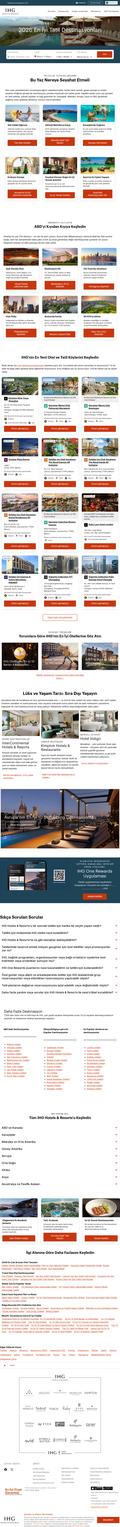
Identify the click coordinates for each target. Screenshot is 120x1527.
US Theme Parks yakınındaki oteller (76, 1287)
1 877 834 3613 (32, 1490)
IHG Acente (65, 1475)
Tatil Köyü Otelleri (21, 1268)
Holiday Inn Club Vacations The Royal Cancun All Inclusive (62, 462)
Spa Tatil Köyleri (39, 1268)
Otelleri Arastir (38, 1468)
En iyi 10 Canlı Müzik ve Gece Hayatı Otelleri (52, 1325)
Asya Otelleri (42, 1308)
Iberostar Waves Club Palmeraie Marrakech (59, 406)
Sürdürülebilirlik (67, 1478)
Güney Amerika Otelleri (13, 1311)
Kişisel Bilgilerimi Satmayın (100, 1471)
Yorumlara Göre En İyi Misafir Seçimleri (20, 1319)
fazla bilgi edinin (99, 1506)
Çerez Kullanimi (96, 1478)
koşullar (45, 1521)
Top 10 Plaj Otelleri (37, 1322)
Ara (105, 54)
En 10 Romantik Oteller (51, 1319)
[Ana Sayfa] (5, 1365)
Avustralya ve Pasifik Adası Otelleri (67, 1308)
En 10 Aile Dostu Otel (59, 1322)
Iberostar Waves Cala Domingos (99, 406)
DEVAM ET (108, 1520)
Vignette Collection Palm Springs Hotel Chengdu (101, 578)
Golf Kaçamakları (56, 1268)
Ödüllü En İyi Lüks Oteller (14, 1301)
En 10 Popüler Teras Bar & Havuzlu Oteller (29, 1331)
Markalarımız (96, 11)
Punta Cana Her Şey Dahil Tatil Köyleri (74, 1279)
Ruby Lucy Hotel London (101, 525)
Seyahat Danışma (68, 1471)
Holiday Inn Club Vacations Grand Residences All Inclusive (22, 518)
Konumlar (51, 11)
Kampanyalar (63, 11)
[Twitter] (12, 1469)
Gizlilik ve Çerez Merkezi (99, 1468)
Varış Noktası (13, 52)
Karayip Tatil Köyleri (24, 1276)
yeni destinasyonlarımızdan (30, 365)
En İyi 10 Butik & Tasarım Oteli (88, 1331)
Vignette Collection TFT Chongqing (61, 578)
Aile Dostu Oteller (10, 1287)
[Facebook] (6, 1469)
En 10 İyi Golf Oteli (20, 1325)
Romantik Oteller (94, 1265)
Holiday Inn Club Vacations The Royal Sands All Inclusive (102, 462)
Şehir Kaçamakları (32, 1265)
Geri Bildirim (95, 1482)
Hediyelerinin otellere (69, 1468)
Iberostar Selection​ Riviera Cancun (62, 523)
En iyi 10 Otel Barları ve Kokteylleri (81, 1319)
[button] (111, 3)
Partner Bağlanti (39, 1479)
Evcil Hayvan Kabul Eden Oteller (101, 1297)
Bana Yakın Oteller (10, 1297)
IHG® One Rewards (111, 11)
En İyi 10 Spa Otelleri (62, 1331)
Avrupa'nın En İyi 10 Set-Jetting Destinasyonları (50, 817)
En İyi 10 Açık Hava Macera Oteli (93, 1325)
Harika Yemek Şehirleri (12, 1265)
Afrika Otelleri (52, 1311)
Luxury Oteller (28, 1297)
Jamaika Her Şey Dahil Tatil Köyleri (37, 1279)
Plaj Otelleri (7, 1276)
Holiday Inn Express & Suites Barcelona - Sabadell (19, 580)
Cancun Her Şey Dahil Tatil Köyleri (79, 1276)
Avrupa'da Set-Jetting (74, 1297)
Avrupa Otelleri (28, 1308)
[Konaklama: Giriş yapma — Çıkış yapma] (42, 56)
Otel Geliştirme (39, 1475)
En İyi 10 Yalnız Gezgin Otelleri (45, 1328)
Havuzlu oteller (77, 1265)
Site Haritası (94, 1475)
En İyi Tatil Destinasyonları (49, 1297)
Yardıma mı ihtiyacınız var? (17, 3)
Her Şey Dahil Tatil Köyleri (48, 1276)
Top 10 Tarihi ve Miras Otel (75, 1328)
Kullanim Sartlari (67, 1482)
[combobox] (20, 56)
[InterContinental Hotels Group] (10, 11)
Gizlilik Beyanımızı (78, 1526)
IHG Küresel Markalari (41, 1472)
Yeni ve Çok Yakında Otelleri (55, 1265)
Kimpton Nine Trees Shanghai (19, 399)
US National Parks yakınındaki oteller (39, 1287)
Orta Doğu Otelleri (35, 1311)
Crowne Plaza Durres (19, 459)
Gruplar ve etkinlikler (80, 11)
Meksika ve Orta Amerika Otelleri (102, 1308)
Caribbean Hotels (10, 1308)
